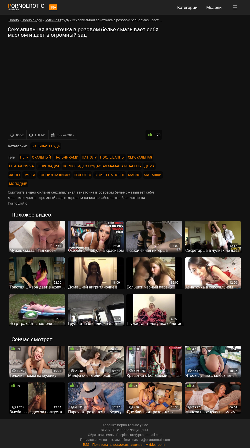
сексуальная (140, 157)
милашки (153, 174)
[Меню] (235, 7)
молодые (18, 183)
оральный (41, 157)
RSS (86, 444)
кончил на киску (54, 174)
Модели (214, 7)
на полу (89, 157)
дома (149, 166)
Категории (187, 7)
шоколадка (48, 166)
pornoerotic (26, 5)
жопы (14, 174)
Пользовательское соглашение (117, 444)
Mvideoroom (155, 444)
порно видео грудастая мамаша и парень (102, 166)
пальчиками (66, 157)
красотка (82, 174)
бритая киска (21, 166)
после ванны (112, 157)
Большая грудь (45, 146)
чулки (29, 174)
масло (134, 174)
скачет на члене (109, 174)
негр (24, 157)
